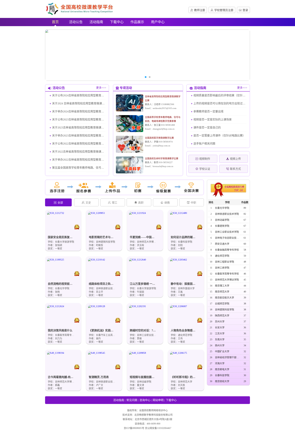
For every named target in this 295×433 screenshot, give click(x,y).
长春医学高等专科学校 (227, 273)
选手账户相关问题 (203, 143)
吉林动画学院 (222, 220)
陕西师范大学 (222, 315)
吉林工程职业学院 (224, 261)
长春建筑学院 (222, 226)
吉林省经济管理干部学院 (228, 357)
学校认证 (204, 168)
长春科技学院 (222, 375)
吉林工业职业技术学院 (227, 232)
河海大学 (219, 363)
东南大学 (219, 339)
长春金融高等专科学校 (227, 250)
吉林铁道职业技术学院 (227, 214)
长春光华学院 (222, 208)
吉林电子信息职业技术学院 (228, 238)
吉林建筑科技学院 (224, 309)
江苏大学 (219, 333)
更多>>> (101, 87)
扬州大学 (219, 345)
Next (242, 55)
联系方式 (235, 168)
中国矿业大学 (222, 351)
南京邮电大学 (222, 369)
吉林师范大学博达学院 (227, 279)
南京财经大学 (222, 381)
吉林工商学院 (222, 267)
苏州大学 (219, 321)
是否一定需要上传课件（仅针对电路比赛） (218, 135)
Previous (53, 55)
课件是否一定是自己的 (206, 127)
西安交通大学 (222, 244)
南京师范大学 (222, 291)
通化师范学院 (222, 256)
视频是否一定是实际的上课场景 (211, 119)
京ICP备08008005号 (134, 428)
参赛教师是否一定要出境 (207, 111)
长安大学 (219, 327)
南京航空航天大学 (224, 297)
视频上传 (235, 158)
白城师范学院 (222, 303)
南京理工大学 (222, 285)
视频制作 (204, 158)
